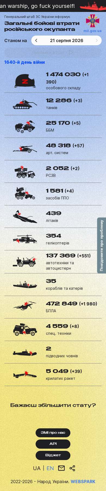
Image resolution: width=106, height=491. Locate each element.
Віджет (53, 455)
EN (50, 468)
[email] (61, 468)
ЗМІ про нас (53, 433)
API (53, 444)
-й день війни (24, 62)
